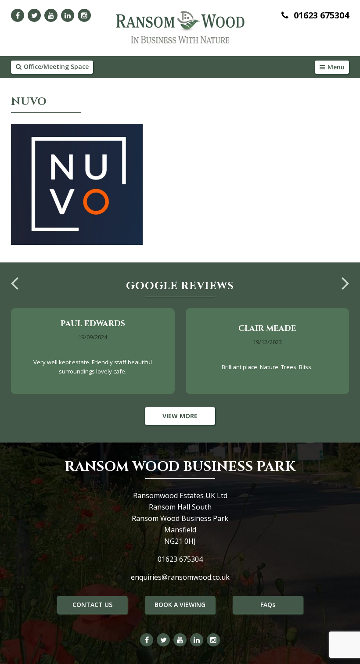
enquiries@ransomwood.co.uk (180, 577)
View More (180, 416)
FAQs (267, 604)
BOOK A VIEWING (180, 604)
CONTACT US (92, 604)
